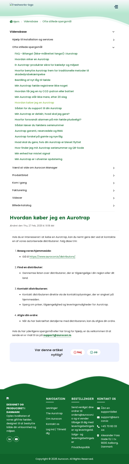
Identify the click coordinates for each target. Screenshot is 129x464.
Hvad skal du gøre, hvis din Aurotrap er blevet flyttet (48, 142)
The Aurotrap (54, 413)
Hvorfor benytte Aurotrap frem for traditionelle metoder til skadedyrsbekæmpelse (52, 72)
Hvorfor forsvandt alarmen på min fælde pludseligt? (48, 119)
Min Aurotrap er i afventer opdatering (38, 159)
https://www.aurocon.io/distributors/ (52, 256)
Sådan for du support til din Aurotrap (38, 108)
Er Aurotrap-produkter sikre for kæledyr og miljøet (47, 65)
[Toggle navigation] (116, 7)
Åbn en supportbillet (109, 410)
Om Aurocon (54, 419)
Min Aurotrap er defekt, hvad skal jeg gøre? (42, 114)
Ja (95, 352)
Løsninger (52, 408)
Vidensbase (31, 21)
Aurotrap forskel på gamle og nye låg (38, 136)
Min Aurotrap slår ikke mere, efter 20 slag (41, 97)
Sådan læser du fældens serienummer (39, 125)
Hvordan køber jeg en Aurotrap (34, 102)
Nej (79, 352)
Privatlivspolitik (80, 447)
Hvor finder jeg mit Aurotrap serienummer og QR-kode (49, 148)
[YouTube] (16, 439)
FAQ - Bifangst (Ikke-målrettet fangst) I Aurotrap (46, 53)
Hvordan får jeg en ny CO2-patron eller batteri (44, 91)
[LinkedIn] (9, 439)
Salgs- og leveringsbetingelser (82, 438)
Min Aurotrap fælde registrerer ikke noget (41, 85)
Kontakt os (52, 424)
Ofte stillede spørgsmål (56, 21)
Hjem (16, 21)
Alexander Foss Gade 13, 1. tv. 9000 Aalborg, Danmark (110, 441)
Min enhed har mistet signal (32, 153)
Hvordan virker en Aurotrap (32, 59)
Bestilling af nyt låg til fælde (32, 80)
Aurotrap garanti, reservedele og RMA (39, 131)
